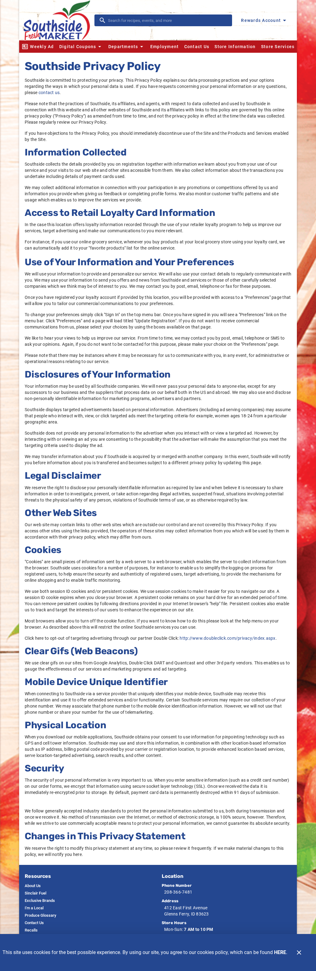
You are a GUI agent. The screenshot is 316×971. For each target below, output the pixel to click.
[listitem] (33, 886)
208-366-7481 (178, 892)
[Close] (299, 952)
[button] (81, 46)
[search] (167, 20)
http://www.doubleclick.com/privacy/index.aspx (227, 638)
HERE (280, 952)
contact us (49, 92)
